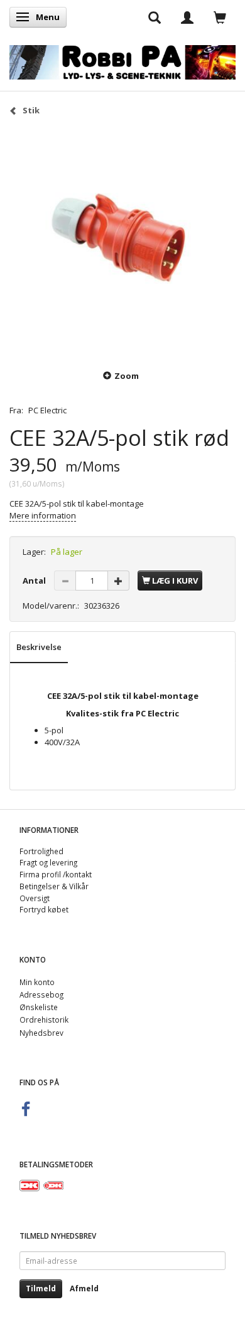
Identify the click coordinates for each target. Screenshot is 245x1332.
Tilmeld (41, 1288)
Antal (35, 580)
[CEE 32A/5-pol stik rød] (122, 241)
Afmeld (84, 1288)
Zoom (126, 375)
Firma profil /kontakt (55, 874)
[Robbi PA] (122, 60)
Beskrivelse (39, 647)
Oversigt (34, 898)
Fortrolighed (41, 851)
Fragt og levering (48, 862)
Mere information (42, 515)
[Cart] (220, 17)
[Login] (187, 17)
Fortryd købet (43, 909)
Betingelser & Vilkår (54, 886)
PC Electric (47, 410)
